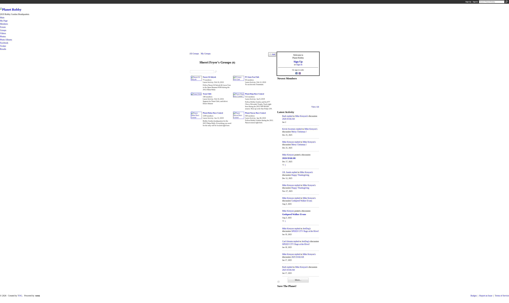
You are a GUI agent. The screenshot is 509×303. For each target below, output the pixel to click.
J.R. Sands (286, 172)
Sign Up (468, 2)
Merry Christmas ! (299, 132)
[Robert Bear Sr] (313, 100)
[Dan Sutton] (313, 85)
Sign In (475, 2)
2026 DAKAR (288, 119)
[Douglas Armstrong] (280, 85)
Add (273, 54)
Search (506, 2)
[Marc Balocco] (306, 85)
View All (315, 107)
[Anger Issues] (293, 100)
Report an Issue (485, 296)
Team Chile (207, 94)
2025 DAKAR (297, 257)
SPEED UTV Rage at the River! (305, 231)
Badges (474, 296)
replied (290, 116)
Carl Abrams (287, 241)
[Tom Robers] (300, 92)
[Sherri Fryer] (193, 67)
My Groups (205, 53)
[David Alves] (287, 92)
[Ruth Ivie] (293, 92)
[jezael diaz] (287, 85)
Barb (284, 116)
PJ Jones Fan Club (252, 77)
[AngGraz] (306, 92)
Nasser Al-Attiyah (209, 77)
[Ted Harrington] (280, 100)
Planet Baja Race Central (254, 94)
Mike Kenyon (288, 142)
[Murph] (287, 100)
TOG (20, 296)
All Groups (194, 53)
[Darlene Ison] (293, 85)
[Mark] (300, 100)
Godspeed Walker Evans (301, 201)
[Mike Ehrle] (300, 85)
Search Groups (216, 72)
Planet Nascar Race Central (255, 113)
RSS (278, 282)
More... (298, 280)
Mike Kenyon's (301, 116)
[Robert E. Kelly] (306, 100)
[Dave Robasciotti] (280, 92)
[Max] (313, 92)
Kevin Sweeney (289, 129)
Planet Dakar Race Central (213, 113)
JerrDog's (307, 228)
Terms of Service (502, 296)
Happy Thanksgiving (300, 175)
